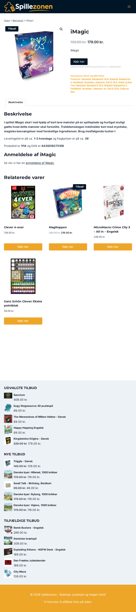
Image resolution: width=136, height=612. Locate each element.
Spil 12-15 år (111, 82)
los (104, 88)
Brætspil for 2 (120, 85)
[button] (61, 29)
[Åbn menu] (129, 6)
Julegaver (100, 82)
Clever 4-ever (14, 227)
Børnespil (18, 20)
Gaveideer (89, 82)
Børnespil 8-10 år (100, 79)
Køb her (79, 61)
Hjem (7, 20)
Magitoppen (58, 227)
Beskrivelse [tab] (15, 102)
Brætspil (114, 79)
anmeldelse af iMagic (40, 163)
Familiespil (78, 82)
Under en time (125, 82)
